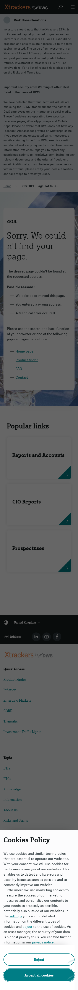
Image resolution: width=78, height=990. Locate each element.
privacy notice (43, 942)
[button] (39, 959)
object (27, 926)
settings (16, 916)
